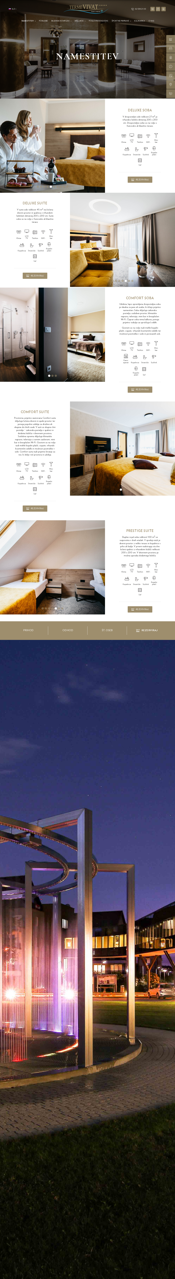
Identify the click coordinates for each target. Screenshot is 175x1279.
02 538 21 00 (140, 9)
